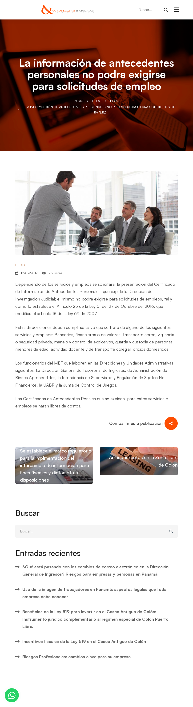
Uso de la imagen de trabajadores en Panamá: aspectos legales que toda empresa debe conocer (94, 593)
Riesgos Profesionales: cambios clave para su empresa (76, 656)
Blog (96, 101)
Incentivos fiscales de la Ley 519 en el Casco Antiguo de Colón (84, 641)
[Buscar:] (153, 9)
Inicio (79, 101)
